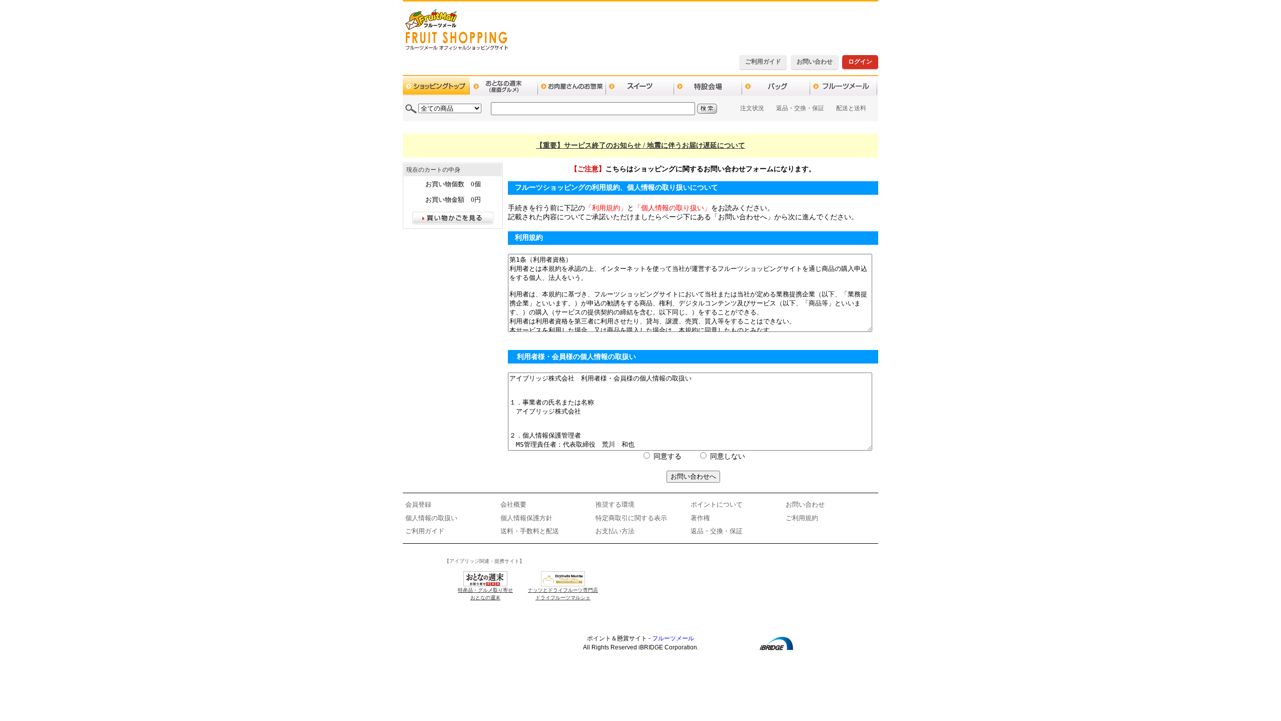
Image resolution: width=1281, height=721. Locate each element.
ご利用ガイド (763, 61)
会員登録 (418, 504)
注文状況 (752, 108)
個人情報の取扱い (431, 518)
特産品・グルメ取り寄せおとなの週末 (485, 593)
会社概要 (513, 504)
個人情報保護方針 (526, 518)
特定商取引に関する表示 (631, 518)
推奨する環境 (614, 504)
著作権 (700, 518)
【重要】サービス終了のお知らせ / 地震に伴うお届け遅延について (640, 145)
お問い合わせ (815, 61)
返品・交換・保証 (800, 108)
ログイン (860, 61)
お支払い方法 (614, 531)
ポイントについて (717, 504)
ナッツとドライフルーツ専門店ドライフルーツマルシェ (563, 593)
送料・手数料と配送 (529, 531)
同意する (668, 456)
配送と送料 (851, 108)
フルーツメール (673, 638)
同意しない (727, 456)
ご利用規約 (802, 518)
